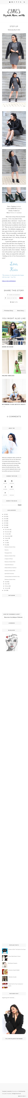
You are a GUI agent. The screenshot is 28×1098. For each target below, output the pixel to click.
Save (22, 298)
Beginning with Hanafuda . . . (9, 997)
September (7, 536)
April (6, 581)
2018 (5, 520)
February (7, 586)
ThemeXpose (15, 1091)
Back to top (21, 1096)
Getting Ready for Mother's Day (12, 576)
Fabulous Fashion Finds (10, 547)
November (7, 531)
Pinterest (5, 495)
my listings (13, 617)
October (7, 533)
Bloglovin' (12, 489)
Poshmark (12, 495)
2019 (5, 518)
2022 (5, 514)
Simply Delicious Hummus (10, 567)
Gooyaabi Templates (7, 1093)
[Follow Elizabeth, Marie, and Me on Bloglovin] (12, 650)
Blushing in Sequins (12, 963)
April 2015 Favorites (9, 573)
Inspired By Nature (9, 564)
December (7, 529)
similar (18, 206)
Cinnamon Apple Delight (14, 970)
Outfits (16, 302)
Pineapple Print (8, 552)
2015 (5, 527)
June (6, 542)
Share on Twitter (12, 298)
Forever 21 (13, 212)
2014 (5, 590)
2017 (5, 523)
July (6, 540)
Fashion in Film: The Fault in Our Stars (17, 949)
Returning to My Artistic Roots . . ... (13, 405)
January (7, 588)
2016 (5, 525)
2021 (5, 516)
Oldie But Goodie (12, 977)
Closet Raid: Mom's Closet (14, 956)
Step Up (6, 550)
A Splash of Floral (9, 558)
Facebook (5, 489)
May (6, 544)
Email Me (5, 483)
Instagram (12, 483)
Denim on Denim (7, 347)
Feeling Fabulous (8, 375)
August (6, 538)
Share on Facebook (14, 294)
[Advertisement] (6, 676)
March (6, 583)
